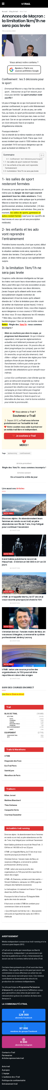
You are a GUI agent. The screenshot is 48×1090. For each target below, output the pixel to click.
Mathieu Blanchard (12, 800)
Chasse (12, 722)
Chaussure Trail (12, 735)
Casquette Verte (11, 810)
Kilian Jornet (9, 795)
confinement (25, 453)
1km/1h (23, 324)
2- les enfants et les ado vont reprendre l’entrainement (21, 166)
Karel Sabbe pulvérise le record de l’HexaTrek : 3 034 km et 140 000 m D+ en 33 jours (24, 562)
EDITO (11, 719)
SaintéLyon (9, 770)
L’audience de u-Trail (11, 1077)
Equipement (10, 733)
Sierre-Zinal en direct (15, 694)
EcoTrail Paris (10, 765)
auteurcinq (12, 453)
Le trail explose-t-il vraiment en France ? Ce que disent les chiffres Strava (23, 891)
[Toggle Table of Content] (40, 155)
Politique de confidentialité (13, 1080)
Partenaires (7, 1055)
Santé (11, 729)
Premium (12, 725)
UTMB (7, 756)
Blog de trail (13, 11)
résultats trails (15, 723)
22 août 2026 (15, 603)
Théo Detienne (10, 805)
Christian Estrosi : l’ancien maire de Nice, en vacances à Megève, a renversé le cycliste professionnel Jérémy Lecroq (23, 634)
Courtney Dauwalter (13, 815)
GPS (8, 737)
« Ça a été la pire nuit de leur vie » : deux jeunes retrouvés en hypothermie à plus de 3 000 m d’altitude (22, 914)
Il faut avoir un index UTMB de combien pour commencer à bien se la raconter (21, 905)
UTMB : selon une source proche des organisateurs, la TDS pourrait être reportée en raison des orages (20, 672)
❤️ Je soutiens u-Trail (24, 436)
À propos (6, 1070)
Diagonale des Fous (12, 761)
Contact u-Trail (8, 1052)
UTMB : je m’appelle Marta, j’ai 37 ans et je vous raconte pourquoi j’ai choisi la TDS (22, 598)
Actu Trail (23, 11)
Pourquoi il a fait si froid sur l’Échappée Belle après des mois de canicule (21, 898)
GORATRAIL (13, 720)
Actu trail (6, 1066)
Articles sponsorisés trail (13, 1058)
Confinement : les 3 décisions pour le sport (26, 159)
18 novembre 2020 (8, 31)
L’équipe (5, 1073)
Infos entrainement (13, 727)
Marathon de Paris (12, 775)
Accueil (4, 11)
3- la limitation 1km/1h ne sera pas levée (22, 171)
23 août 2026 (15, 530)
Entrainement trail (10, 1084)
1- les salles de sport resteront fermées (21, 162)
